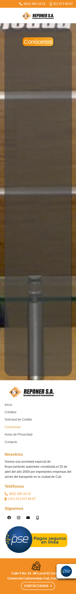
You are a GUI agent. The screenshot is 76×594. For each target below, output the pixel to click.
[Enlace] (38, 15)
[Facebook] (9, 517)
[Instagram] (18, 517)
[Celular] (37, 517)
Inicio (8, 404)
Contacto (11, 442)
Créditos (10, 412)
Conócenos (13, 427)
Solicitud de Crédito (18, 419)
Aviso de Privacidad (18, 434)
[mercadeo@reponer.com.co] (28, 517)
